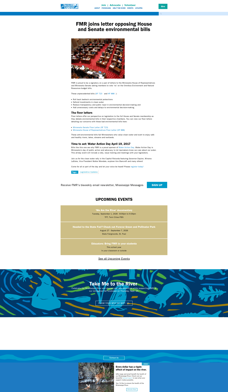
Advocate (115, 5)
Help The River (119, 8)
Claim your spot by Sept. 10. (114, 303)
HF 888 (112, 93)
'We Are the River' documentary (114, 210)
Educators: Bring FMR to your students (114, 243)
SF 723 (99, 93)
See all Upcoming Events (114, 258)
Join (103, 5)
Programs (106, 8)
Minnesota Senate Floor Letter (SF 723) (91, 127)
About (97, 8)
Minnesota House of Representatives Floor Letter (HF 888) (99, 130)
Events (130, 8)
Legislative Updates (89, 172)
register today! (138, 166)
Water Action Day (126, 147)
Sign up (157, 185)
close (146, 364)
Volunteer (130, 5)
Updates (138, 8)
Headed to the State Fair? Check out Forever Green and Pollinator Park (114, 227)
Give (163, 6)
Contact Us (114, 358)
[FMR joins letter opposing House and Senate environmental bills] (98, 78)
